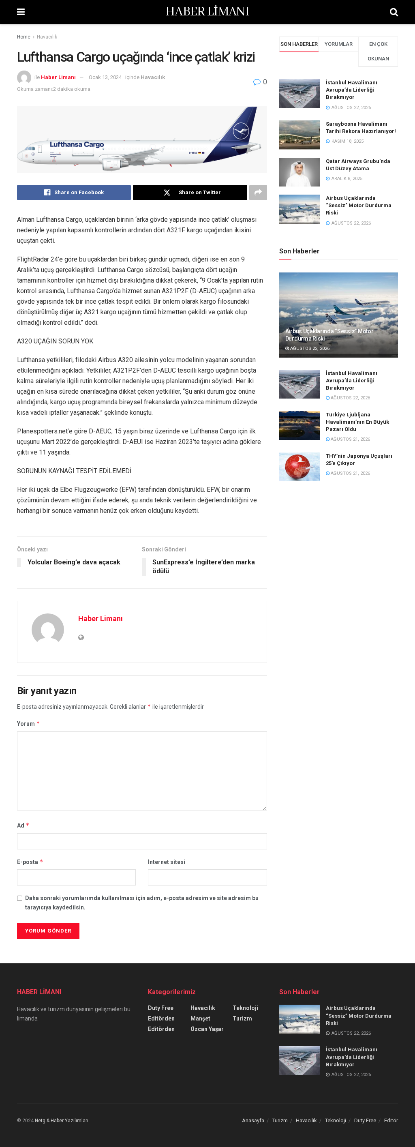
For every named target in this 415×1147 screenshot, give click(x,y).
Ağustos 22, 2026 (309, 348)
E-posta (30, 862)
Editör (391, 1120)
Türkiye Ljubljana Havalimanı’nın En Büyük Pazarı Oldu (357, 422)
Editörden (161, 1018)
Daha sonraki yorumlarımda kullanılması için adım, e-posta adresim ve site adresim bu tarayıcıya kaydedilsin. (142, 902)
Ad (23, 825)
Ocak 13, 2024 (105, 77)
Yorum (28, 723)
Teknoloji (245, 1008)
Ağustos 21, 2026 (349, 439)
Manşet (200, 1018)
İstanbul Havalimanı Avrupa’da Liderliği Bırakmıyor (351, 89)
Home (23, 37)
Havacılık (47, 37)
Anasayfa (253, 1120)
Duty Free (160, 1008)
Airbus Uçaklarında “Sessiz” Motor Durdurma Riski (358, 205)
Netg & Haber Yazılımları (61, 1120)
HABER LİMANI (207, 12)
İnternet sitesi (166, 862)
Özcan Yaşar (207, 1029)
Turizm (242, 1018)
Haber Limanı (58, 77)
